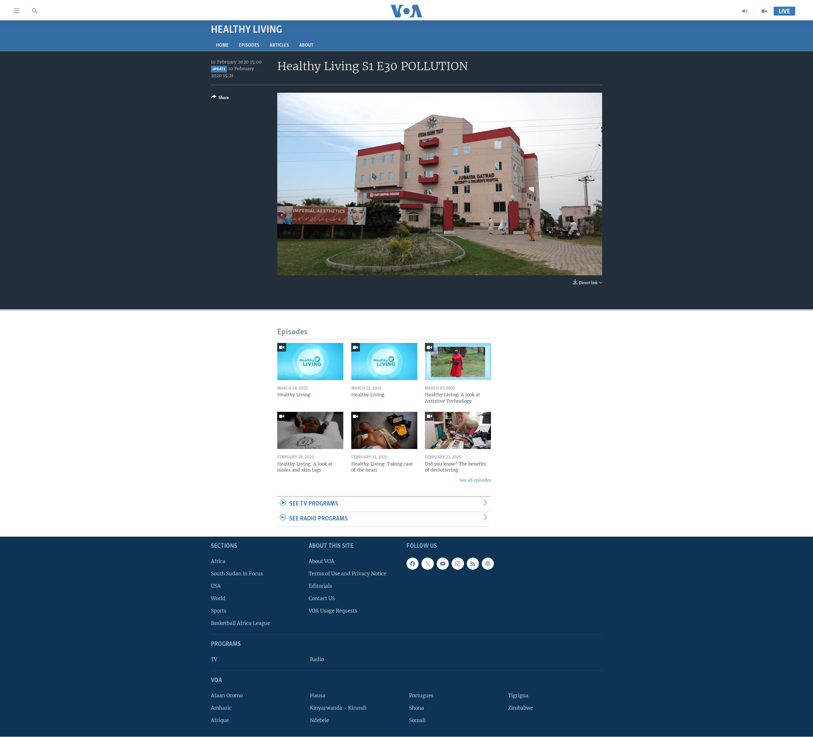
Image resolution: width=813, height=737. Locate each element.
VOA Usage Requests (333, 611)
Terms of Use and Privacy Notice (347, 574)
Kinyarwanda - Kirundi (338, 708)
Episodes (249, 45)
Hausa (318, 696)
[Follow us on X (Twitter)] (427, 564)
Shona (416, 708)
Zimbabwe (520, 708)
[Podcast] (488, 564)
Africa (218, 561)
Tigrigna (518, 696)
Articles (279, 45)
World (218, 598)
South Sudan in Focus (237, 574)
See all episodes (475, 480)
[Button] (220, 99)
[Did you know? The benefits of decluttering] (458, 430)
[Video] (764, 11)
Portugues (421, 696)
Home (222, 45)
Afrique (220, 721)
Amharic (221, 708)
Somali (417, 721)
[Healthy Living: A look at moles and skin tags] (310, 430)
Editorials (320, 586)
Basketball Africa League (240, 623)
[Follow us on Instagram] (458, 564)
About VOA (321, 561)
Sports (218, 611)
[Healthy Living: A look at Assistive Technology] (458, 361)
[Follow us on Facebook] (412, 564)
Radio (317, 659)
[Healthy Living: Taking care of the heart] (384, 430)
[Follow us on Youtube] (443, 564)
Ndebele (319, 721)
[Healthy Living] (310, 361)
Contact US (322, 598)
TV (214, 659)
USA (216, 586)
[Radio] (745, 11)
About (306, 45)
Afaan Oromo (227, 696)
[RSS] (473, 564)
